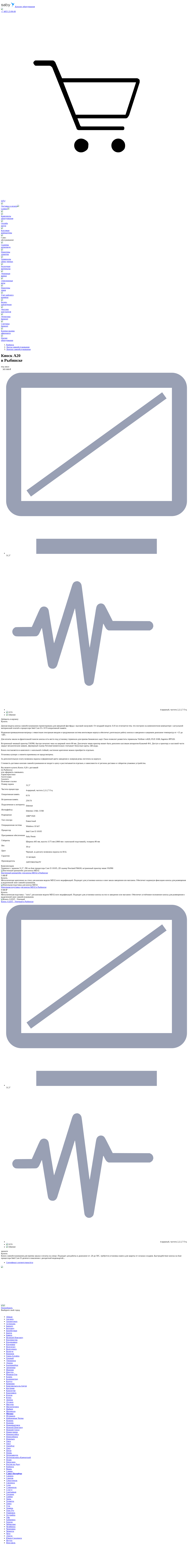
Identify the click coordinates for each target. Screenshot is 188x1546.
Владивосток (12, 1340)
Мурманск (10, 1416)
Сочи (8, 1485)
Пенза (8, 1450)
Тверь (8, 1499)
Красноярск (11, 1393)
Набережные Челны (15, 1418)
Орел (8, 1444)
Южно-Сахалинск (14, 1538)
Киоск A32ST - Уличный (17, 901)
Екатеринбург (12, 1365)
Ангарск (10, 1319)
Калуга (9, 1381)
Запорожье (10, 1367)
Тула (8, 1506)
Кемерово (10, 1384)
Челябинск (10, 1527)
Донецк (9, 1363)
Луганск (9, 1402)
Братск (9, 1333)
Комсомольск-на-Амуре (16, 1386)
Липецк (9, 1400)
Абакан (9, 1317)
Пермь (9, 1453)
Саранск (9, 1476)
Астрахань (10, 1324)
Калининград (12, 1379)
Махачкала (10, 1411)
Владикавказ (11, 1342)
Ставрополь (11, 1487)
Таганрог (10, 1494)
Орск (8, 1448)
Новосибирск (12, 1437)
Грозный (10, 1358)
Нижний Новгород (14, 1427)
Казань (9, 1377)
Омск (8, 1441)
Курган (9, 1395)
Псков (9, 1460)
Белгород (10, 1328)
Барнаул (9, 1326)
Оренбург (10, 1446)
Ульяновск (10, 1513)
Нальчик (10, 1423)
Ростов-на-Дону (13, 1464)
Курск (8, 1397)
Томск (9, 1503)
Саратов (9, 1478)
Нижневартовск (13, 1425)
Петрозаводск (12, 1455)
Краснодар (10, 1390)
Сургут (9, 1490)
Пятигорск (10, 1462)
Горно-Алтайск (12, 1356)
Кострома (10, 1388)
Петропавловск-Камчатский (18, 1457)
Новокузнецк (12, 1432)
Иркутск (10, 1372)
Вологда (9, 1351)
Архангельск (11, 1321)
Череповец (10, 1529)
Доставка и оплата (9, 206)
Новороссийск (12, 1434)
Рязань (9, 1469)
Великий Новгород (14, 1337)
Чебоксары (11, 1524)
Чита (8, 1533)
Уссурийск (10, 1515)
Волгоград (10, 1347)
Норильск (10, 1439)
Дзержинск (11, 1361)
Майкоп (9, 1409)
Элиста (9, 1536)
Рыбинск (10, 1467)
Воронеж (10, 1354)
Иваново (10, 1370)
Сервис (4, 209)
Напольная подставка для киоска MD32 (23, 887)
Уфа (8, 1517)
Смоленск (10, 1483)
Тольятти (10, 1501)
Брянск (9, 1335)
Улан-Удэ (10, 1510)
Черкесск (10, 1531)
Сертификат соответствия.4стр (19, 1262)
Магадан (10, 1404)
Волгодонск (11, 1349)
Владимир (10, 1344)
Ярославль (10, 1543)
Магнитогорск (12, 1407)
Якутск (9, 1540)
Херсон (9, 1522)
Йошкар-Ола (11, 1374)
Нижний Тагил (12, 1430)
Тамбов (9, 1497)
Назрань (9, 1420)
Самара (9, 1471)
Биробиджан (11, 1331)
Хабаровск (10, 1520)
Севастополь (11, 1480)
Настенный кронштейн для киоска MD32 (24, 873)
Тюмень (9, 1508)
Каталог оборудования (25, 7)
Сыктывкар (11, 1492)
